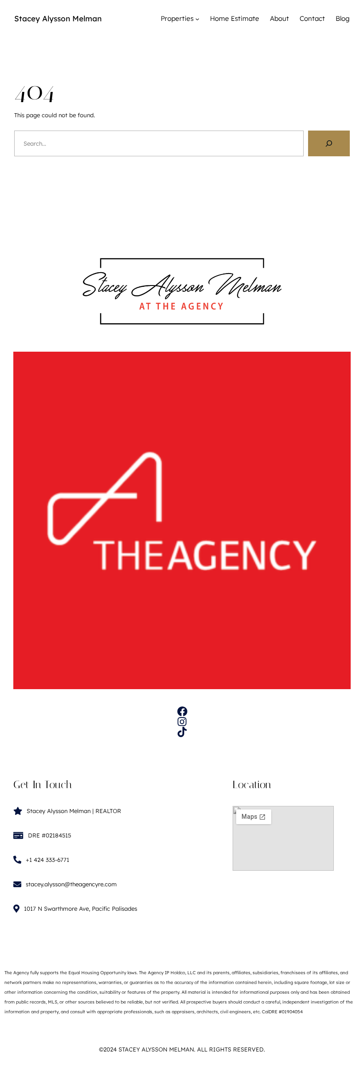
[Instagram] (182, 722)
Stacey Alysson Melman (58, 18)
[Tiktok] (182, 732)
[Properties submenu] (197, 19)
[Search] (329, 143)
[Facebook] (182, 711)
